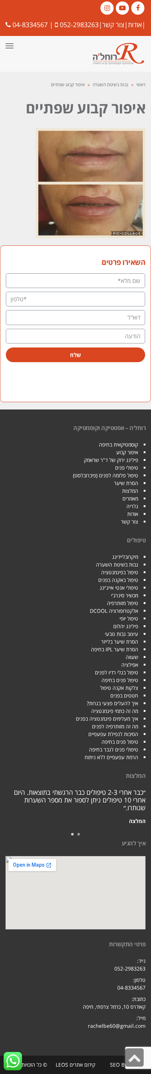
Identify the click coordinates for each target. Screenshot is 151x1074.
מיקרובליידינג (125, 556)
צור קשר (113, 24)
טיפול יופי (128, 618)
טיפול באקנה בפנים (118, 579)
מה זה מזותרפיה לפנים (115, 726)
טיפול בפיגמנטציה (119, 572)
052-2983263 (79, 24)
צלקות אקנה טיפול (119, 687)
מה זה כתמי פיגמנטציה (114, 710)
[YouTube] (122, 8)
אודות (135, 24)
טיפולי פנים (126, 467)
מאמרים (130, 498)
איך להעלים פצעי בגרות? (112, 703)
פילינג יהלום (125, 626)
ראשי (141, 84)
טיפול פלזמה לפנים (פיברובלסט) (105, 475)
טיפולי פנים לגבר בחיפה (113, 749)
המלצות (130, 490)
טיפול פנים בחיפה (120, 680)
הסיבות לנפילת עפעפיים (113, 734)
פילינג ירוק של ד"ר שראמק (111, 459)
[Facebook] (137, 8)
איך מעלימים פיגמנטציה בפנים (107, 718)
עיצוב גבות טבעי (121, 633)
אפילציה (129, 664)
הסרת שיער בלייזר (119, 641)
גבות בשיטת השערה (110, 84)
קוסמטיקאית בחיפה (118, 444)
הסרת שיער (126, 483)
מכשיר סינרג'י (124, 595)
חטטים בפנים (124, 695)
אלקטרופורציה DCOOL (114, 610)
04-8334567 (30, 24)
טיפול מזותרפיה (122, 603)
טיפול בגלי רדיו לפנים (116, 672)
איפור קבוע (127, 452)
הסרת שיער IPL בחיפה (114, 649)
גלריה (132, 506)
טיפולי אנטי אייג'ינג (119, 587)
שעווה (132, 656)
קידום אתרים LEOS (75, 1064)
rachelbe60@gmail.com (117, 1025)
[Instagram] (107, 8)
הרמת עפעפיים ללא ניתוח (111, 757)
